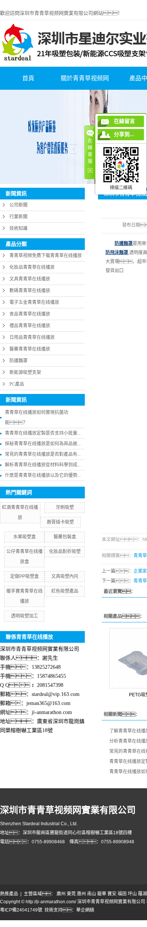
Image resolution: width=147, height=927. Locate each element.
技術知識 (18, 228)
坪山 (132, 893)
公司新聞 (18, 205)
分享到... (124, 134)
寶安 (111, 893)
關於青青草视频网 (85, 78)
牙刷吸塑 (65, 507)
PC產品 (16, 384)
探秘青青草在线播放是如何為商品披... (43, 443)
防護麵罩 (18, 360)
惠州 (81, 893)
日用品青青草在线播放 (32, 337)
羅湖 (142, 893)
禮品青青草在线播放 (29, 325)
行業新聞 (18, 216)
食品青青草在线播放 (29, 314)
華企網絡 (85, 910)
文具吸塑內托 (64, 576)
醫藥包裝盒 (65, 536)
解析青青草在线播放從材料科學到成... (43, 464)
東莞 (71, 893)
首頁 (28, 78)
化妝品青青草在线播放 (32, 267)
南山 (91, 893)
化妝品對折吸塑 (65, 551)
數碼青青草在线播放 (29, 290)
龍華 (101, 893)
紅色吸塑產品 (64, 591)
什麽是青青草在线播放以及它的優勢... (43, 475)
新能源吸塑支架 (25, 372)
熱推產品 (9, 893)
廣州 (61, 893)
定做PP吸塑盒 (24, 576)
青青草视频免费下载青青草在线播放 (45, 255)
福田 (122, 893)
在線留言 (124, 121)
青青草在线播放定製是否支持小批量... (43, 433)
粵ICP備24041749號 (21, 910)
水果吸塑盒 (24, 536)
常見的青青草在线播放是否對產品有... (43, 454)
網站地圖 (9, 923)
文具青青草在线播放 (29, 279)
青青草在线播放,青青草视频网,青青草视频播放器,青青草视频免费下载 (69, 3)
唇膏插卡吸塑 (60, 522)
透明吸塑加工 (24, 616)
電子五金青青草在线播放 (34, 302)
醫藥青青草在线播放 (29, 349)
